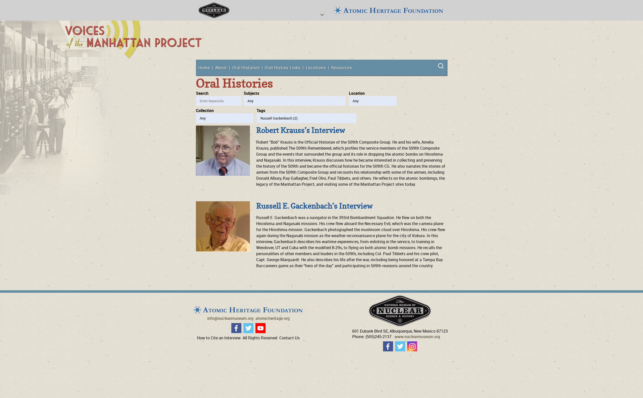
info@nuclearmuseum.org (230, 318)
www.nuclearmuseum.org (417, 336)
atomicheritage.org (272, 318)
